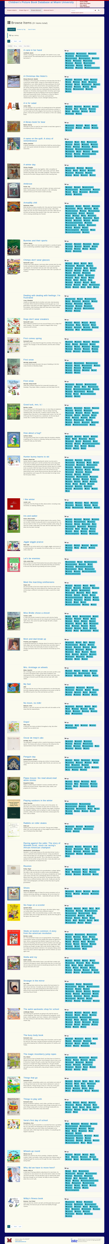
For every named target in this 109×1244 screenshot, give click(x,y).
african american (72, 804)
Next (15, 41)
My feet (27, 684)
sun (84, 1143)
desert (82, 213)
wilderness (94, 533)
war (68, 856)
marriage (76, 626)
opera (69, 920)
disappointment (80, 522)
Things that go (31, 1078)
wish (85, 1069)
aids (77, 142)
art (84, 142)
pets (68, 417)
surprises (86, 422)
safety (94, 479)
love (96, 441)
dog (86, 268)
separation (81, 656)
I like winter (29, 499)
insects (96, 220)
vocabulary (86, 1046)
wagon (89, 923)
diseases (85, 144)
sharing (69, 227)
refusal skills (90, 569)
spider (86, 227)
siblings (69, 154)
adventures (70, 125)
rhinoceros (79, 600)
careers (69, 849)
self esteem (70, 65)
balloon (78, 908)
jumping (69, 349)
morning (69, 443)
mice (95, 593)
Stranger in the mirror (34, 981)
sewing (96, 151)
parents (79, 63)
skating (80, 65)
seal (94, 282)
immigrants (94, 623)
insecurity (70, 529)
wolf (84, 287)
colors (80, 299)
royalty (69, 944)
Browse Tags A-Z (24, 10)
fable (68, 215)
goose (69, 967)
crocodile (77, 588)
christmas (78, 79)
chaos (85, 1015)
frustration (70, 218)
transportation (79, 89)
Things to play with (33, 1099)
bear (88, 125)
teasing (69, 488)
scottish (69, 87)
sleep (68, 484)
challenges (81, 462)
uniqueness (79, 488)
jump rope (80, 1062)
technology (70, 113)
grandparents (88, 365)
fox (77, 784)
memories (70, 149)
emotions (83, 1128)
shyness (69, 1188)
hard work (78, 220)
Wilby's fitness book (33, 1198)
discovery (70, 410)
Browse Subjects (12, 10)
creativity (69, 268)
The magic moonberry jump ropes (40, 1054)
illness (88, 413)
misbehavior (94, 1020)
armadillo (96, 206)
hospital (79, 413)
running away (71, 998)
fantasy (78, 869)
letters (95, 147)
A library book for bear (34, 122)
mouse (87, 128)
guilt (97, 218)
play (76, 192)
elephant (87, 588)
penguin (96, 767)
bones (79, 891)
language (78, 851)
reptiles (82, 225)
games (93, 439)
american (70, 934)
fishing (69, 893)
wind (87, 488)
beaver (96, 106)
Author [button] (20, 46)
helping (87, 220)
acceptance (70, 384)
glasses (85, 1020)
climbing (69, 246)
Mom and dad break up (35, 639)
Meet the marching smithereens (39, 582)
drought (69, 619)
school (93, 417)
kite (98, 746)
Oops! (26, 722)
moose (78, 595)
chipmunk (81, 266)
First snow (29, 359)
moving (85, 529)
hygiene (69, 327)
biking (96, 244)
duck (94, 781)
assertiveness (82, 53)
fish (68, 965)
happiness (93, 82)
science (69, 420)
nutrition (76, 111)
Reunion (28, 866)
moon (69, 711)
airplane (69, 1081)
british (93, 937)
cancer (88, 408)
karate (69, 1064)
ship (86, 628)
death (77, 144)
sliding (69, 394)
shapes (93, 1157)
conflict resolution (83, 56)
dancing (69, 144)
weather (89, 89)
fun (85, 387)
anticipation (70, 462)
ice (86, 623)
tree (90, 1143)
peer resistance (89, 63)
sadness (87, 151)
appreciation (71, 168)
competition (70, 465)
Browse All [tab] (12, 29)
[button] (95, 10)
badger (78, 187)
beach (77, 322)
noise (68, 1107)
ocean (69, 192)
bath (85, 908)
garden (88, 303)
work (84, 448)
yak (90, 287)
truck (88, 1091)
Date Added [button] (27, 46)
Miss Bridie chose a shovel (37, 613)
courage (69, 939)
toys (92, 1088)
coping (83, 645)
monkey (69, 595)
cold (96, 208)
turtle (68, 287)
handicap (70, 63)
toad (93, 230)
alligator (69, 106)
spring (69, 89)
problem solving (82, 477)
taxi (78, 330)
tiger (85, 285)
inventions (79, 675)
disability (69, 467)
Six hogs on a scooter (34, 905)
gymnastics (82, 526)
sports (69, 251)
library (79, 128)
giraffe (69, 273)
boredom (78, 519)
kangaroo (70, 277)
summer (77, 351)
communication (91, 299)
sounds (69, 130)
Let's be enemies (32, 558)
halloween (87, 346)
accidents (70, 460)
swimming (70, 68)
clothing (84, 109)
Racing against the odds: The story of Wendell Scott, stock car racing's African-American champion (42, 845)
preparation (70, 477)
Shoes (27, 888)
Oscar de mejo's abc (34, 738)
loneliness (88, 441)
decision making (72, 58)
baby (76, 616)
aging (68, 616)
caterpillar (76, 1124)
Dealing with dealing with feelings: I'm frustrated (42, 296)
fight (68, 439)
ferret (86, 270)
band (86, 585)
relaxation (80, 173)
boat (77, 263)
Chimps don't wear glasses (37, 260)
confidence (70, 56)
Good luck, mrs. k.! (33, 404)
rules (97, 809)
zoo (68, 491)
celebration (86, 760)
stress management (89, 154)
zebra (96, 287)
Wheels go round (32, 1151)
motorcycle (92, 1083)
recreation (70, 173)
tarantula (85, 230)
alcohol (79, 846)
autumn (87, 342)
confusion (70, 989)
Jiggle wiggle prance (33, 542)
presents (95, 503)
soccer (93, 111)
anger (79, 206)
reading (78, 308)
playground (70, 1138)
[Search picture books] (98, 10)
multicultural (87, 84)
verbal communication (92, 68)
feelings (77, 82)
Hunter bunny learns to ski (36, 457)
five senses (70, 128)
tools (76, 630)
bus (95, 706)
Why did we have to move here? (39, 1167)
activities (69, 342)
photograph (70, 151)
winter (69, 91)
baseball (78, 244)
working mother (71, 728)
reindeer (69, 282)
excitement (77, 301)
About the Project (85, 3)
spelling (69, 422)
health (96, 690)
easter (93, 344)
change (87, 519)
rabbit (95, 246)
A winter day (30, 164)
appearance (70, 53)
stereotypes (87, 1001)
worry (84, 1027)
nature (83, 170)
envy (68, 301)
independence (88, 746)
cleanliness (70, 325)
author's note (92, 142)
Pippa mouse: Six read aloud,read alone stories (40, 779)
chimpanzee (70, 266)
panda (84, 280)
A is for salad (30, 103)
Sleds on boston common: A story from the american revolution (40, 932)
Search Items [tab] (32, 29)
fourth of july (88, 743)
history (79, 623)
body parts (81, 687)
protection (94, 477)
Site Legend (83, 5)
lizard (84, 277)
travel (69, 424)
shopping (86, 1024)
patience (69, 308)
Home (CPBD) (84, 1)
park (77, 1086)
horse (77, 84)
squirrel (77, 285)
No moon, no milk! (32, 703)
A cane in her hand (33, 50)
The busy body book (33, 1035)
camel (84, 263)
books (95, 125)
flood (77, 621)
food (85, 82)
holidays (69, 84)
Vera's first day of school (36, 1120)
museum (77, 711)
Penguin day (30, 757)
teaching (79, 68)
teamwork (88, 486)
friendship (78, 60)
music (93, 529)
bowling (69, 109)
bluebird (88, 208)
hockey (69, 1178)
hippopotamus (71, 275)
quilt (79, 151)
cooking (84, 211)
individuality (87, 1209)
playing (96, 389)
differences (70, 690)
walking (85, 533)
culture (87, 989)
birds (80, 208)
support (88, 65)
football (87, 246)
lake (68, 872)
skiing (86, 249)
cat (77, 109)
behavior (69, 1015)
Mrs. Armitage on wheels (36, 667)
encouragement (85, 58)
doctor (79, 991)
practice (76, 417)
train (68, 1091)
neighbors (89, 306)
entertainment (71, 915)
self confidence (89, 308)
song (68, 507)
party (87, 767)
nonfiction (88, 1041)
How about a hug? (32, 433)
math (94, 415)
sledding (86, 370)
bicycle (85, 322)
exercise (96, 58)
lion (78, 277)
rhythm (88, 600)
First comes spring (33, 338)
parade (88, 597)
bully (80, 562)
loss (78, 529)
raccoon (69, 600)
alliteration (70, 206)
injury (79, 441)
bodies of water (88, 187)
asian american (71, 986)
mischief (78, 829)
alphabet (78, 106)
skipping (77, 694)
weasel (76, 287)
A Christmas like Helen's (35, 76)
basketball (88, 244)
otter (76, 280)
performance (88, 829)
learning (69, 415)
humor (78, 918)
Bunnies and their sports (35, 240)
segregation (70, 854)
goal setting (88, 60)
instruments (70, 593)
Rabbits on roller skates (35, 823)
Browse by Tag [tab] (21, 29)
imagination (90, 275)
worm (93, 424)
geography (89, 410)
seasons (78, 87)
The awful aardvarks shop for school (41, 1009)
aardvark (69, 1012)
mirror (87, 996)
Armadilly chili (30, 203)
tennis (79, 113)
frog (81, 965)
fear (68, 1131)
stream (97, 1140)
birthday (77, 937)
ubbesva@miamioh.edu (20, 1241)
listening (86, 415)
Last (20, 41)
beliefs (69, 937)
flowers (85, 621)
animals (69, 79)
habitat (69, 220)
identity (69, 996)
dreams (94, 268)
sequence (70, 748)
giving (79, 218)
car (91, 263)
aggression (70, 642)
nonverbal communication (84, 149)
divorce (92, 645)
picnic (94, 652)
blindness (93, 53)
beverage (70, 725)
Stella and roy (30, 957)
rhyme (86, 282)
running (69, 249)
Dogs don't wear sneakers (36, 319)
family (69, 60)
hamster (77, 273)
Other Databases (85, 7)
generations (87, 993)
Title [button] (15, 46)
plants (93, 626)
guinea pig (70, 413)
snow (94, 87)
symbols (69, 156)
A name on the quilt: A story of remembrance (38, 139)
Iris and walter (30, 516)
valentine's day (78, 507)
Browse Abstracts (36, 10)
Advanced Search (49, 10)
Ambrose (28, 184)
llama (92, 277)
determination (93, 465)
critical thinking (86, 189)
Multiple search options (77, 12)
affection (69, 142)
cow (87, 79)
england (78, 939)
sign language (80, 420)
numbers (84, 1157)
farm (93, 619)
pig (91, 280)
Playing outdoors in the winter (38, 800)
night (92, 918)
